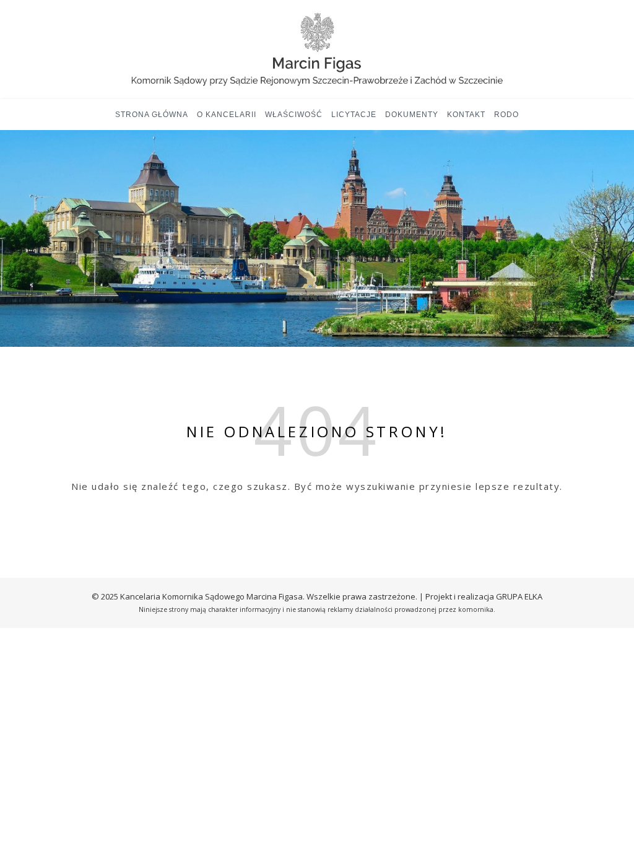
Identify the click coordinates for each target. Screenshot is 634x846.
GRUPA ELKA (519, 596)
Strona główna (151, 114)
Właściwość (294, 114)
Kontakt (466, 114)
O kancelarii (226, 114)
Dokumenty (411, 114)
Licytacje (353, 114)
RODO (506, 114)
